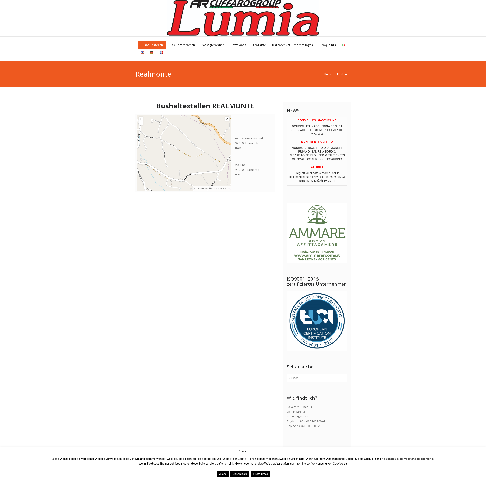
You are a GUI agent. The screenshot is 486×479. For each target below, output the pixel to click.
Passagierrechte (212, 45)
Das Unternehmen (182, 45)
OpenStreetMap (206, 188)
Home (328, 74)
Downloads (238, 45)
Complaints (328, 45)
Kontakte (259, 45)
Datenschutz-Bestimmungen (292, 45)
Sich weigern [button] (240, 474)
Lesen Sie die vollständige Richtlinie (410, 459)
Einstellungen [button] (260, 474)
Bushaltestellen (152, 45)
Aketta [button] (222, 474)
